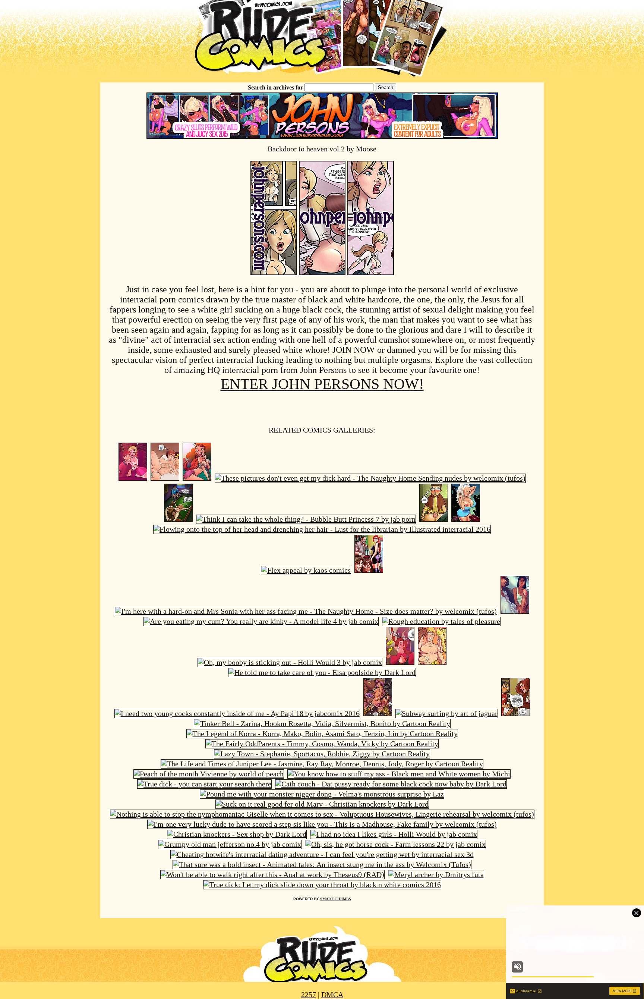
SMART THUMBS (335, 899)
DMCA (332, 994)
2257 (308, 994)
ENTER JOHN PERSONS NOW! (322, 384)
